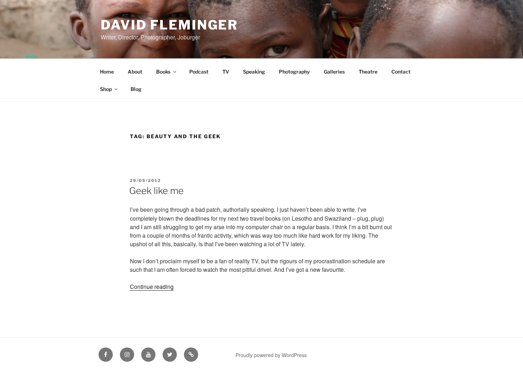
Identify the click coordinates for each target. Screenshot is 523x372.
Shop (106, 89)
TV (225, 72)
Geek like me (156, 190)
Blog (136, 89)
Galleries (334, 72)
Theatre (368, 72)
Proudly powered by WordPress (271, 354)
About (135, 72)
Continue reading (152, 286)
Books (163, 72)
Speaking (254, 72)
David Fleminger (169, 25)
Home (107, 72)
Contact (401, 72)
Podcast (198, 72)
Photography (294, 72)
